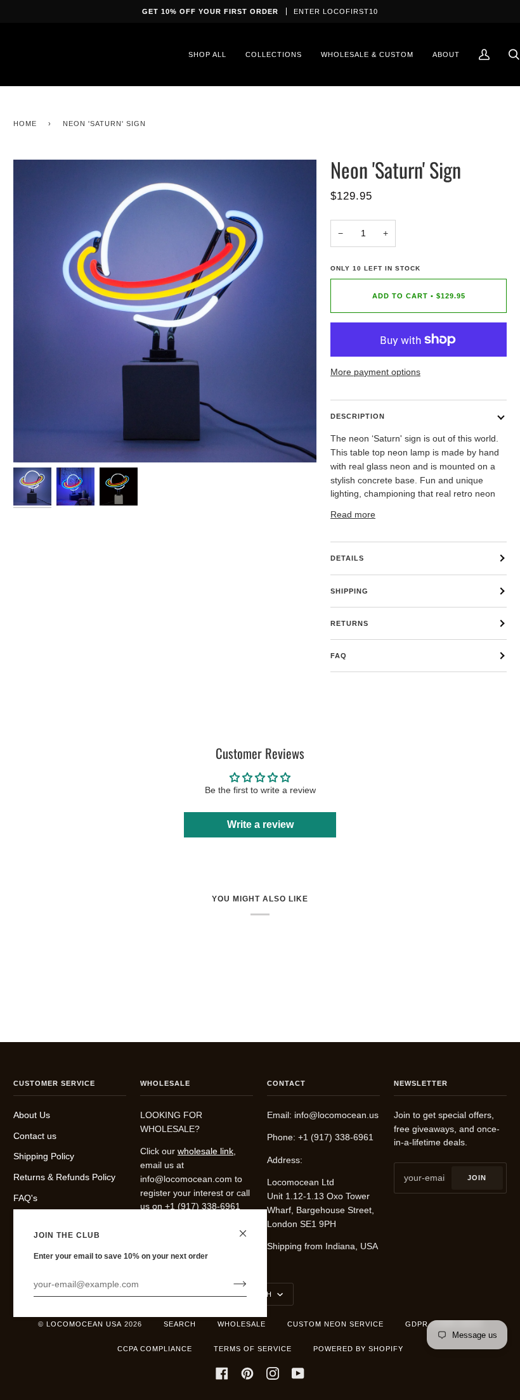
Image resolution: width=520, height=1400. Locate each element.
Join (476, 1177)
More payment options (375, 372)
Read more (352, 514)
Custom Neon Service (335, 1324)
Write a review (260, 824)
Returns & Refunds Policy (64, 1177)
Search (180, 1324)
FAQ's (25, 1198)
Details (347, 558)
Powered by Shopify (358, 1348)
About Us (31, 1115)
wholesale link (205, 1151)
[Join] (230, 1284)
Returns (349, 623)
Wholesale (242, 1324)
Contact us (34, 1136)
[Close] (248, 1228)
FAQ (338, 655)
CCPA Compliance (154, 1348)
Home (25, 123)
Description (357, 416)
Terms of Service (253, 1348)
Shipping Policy (43, 1156)
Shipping (349, 591)
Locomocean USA (84, 1324)
